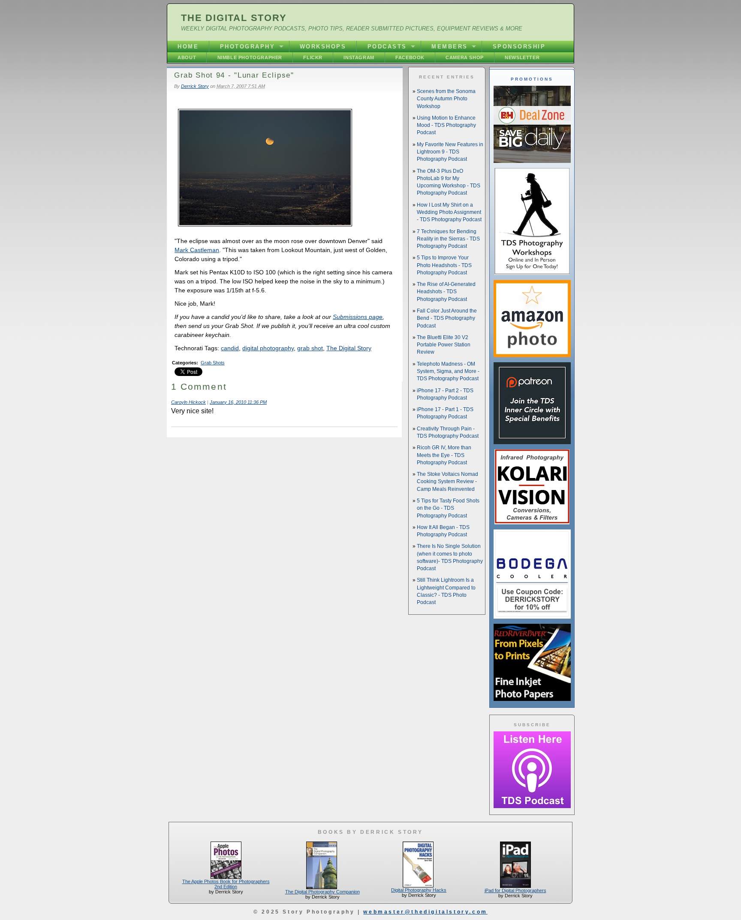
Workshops (323, 46)
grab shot (310, 348)
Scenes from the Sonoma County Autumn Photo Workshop (446, 99)
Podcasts (387, 46)
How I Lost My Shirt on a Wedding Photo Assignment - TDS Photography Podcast (449, 212)
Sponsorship (519, 46)
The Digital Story (234, 17)
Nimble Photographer (249, 57)
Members (449, 46)
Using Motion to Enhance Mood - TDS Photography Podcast (446, 125)
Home (188, 46)
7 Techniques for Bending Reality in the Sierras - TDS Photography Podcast (448, 239)
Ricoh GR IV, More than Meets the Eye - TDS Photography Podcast (444, 455)
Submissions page (358, 316)
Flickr (312, 57)
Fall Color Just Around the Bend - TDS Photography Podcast (447, 318)
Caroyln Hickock (188, 402)
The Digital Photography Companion (322, 891)
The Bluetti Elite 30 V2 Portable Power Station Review (443, 345)
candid (230, 348)
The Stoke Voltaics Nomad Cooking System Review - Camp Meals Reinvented (447, 482)
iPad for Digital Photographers (515, 890)
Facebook (410, 57)
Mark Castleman (197, 250)
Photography (247, 46)
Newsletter (522, 57)
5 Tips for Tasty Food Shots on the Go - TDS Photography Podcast (448, 508)
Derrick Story (195, 86)
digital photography (268, 348)
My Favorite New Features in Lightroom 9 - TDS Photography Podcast (450, 152)
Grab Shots (213, 362)
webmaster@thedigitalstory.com (425, 912)
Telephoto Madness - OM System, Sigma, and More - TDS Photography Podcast (448, 371)
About (187, 57)
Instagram (358, 57)
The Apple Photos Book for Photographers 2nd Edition (226, 884)
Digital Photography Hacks (418, 890)
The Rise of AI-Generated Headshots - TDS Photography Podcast (446, 292)
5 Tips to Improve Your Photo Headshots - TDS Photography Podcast (444, 265)
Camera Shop (465, 57)
